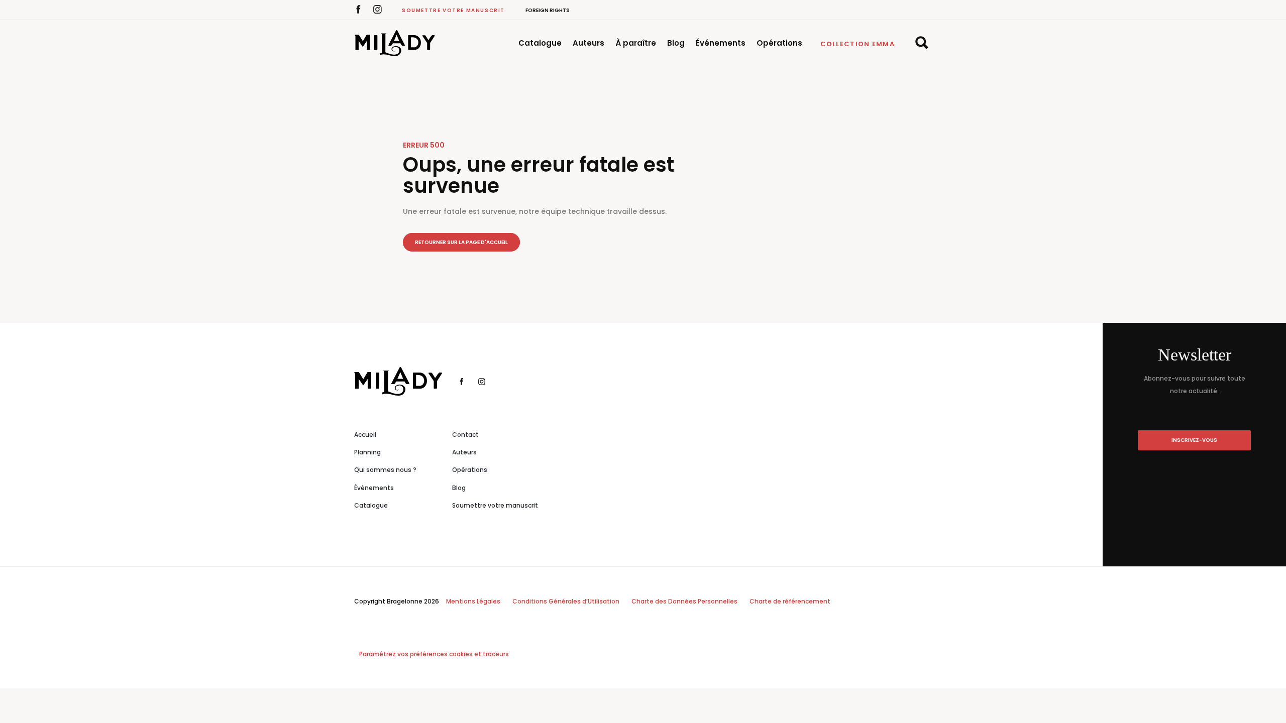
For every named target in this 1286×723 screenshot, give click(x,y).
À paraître (635, 43)
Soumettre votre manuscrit (453, 10)
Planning (367, 452)
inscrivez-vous (1194, 440)
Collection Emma (857, 44)
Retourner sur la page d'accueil (461, 242)
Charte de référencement (789, 601)
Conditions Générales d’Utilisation (565, 601)
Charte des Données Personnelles (684, 601)
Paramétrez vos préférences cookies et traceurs (434, 654)
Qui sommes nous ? (385, 469)
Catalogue (540, 43)
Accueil (365, 434)
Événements (720, 43)
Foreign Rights (547, 10)
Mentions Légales (473, 601)
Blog (676, 43)
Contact (465, 434)
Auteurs (588, 43)
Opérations (779, 43)
